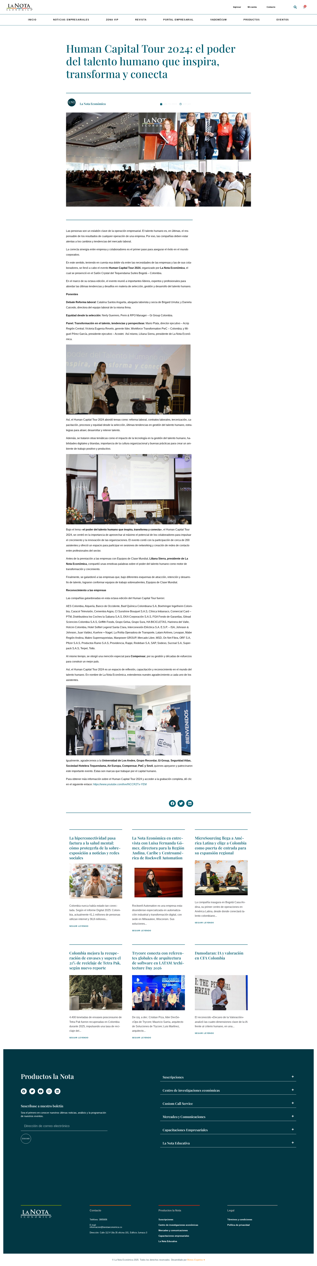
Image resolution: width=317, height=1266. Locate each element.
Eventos (283, 19)
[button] (295, 7)
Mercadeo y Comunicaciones (184, 1116)
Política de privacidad (238, 1225)
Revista (141, 19)
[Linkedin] (57, 1091)
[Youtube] (41, 1091)
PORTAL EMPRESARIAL (178, 19)
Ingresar (237, 7)
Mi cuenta (252, 7)
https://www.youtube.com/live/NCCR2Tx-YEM (120, 784)
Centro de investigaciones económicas (191, 1090)
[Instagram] (49, 1091)
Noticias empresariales (71, 19)
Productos (252, 19)
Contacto (271, 7)
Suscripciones (173, 1077)
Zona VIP (112, 19)
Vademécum (218, 19)
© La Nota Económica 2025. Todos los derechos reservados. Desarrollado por (158, 1260)
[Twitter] (32, 1091)
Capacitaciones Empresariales (185, 1130)
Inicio (32, 19)
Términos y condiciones (239, 1219)
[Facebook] (24, 1091)
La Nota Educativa (176, 1143)
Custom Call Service (178, 1103)
